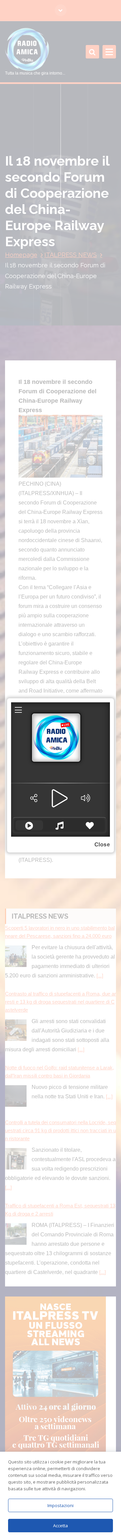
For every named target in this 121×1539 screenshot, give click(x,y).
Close (102, 844)
